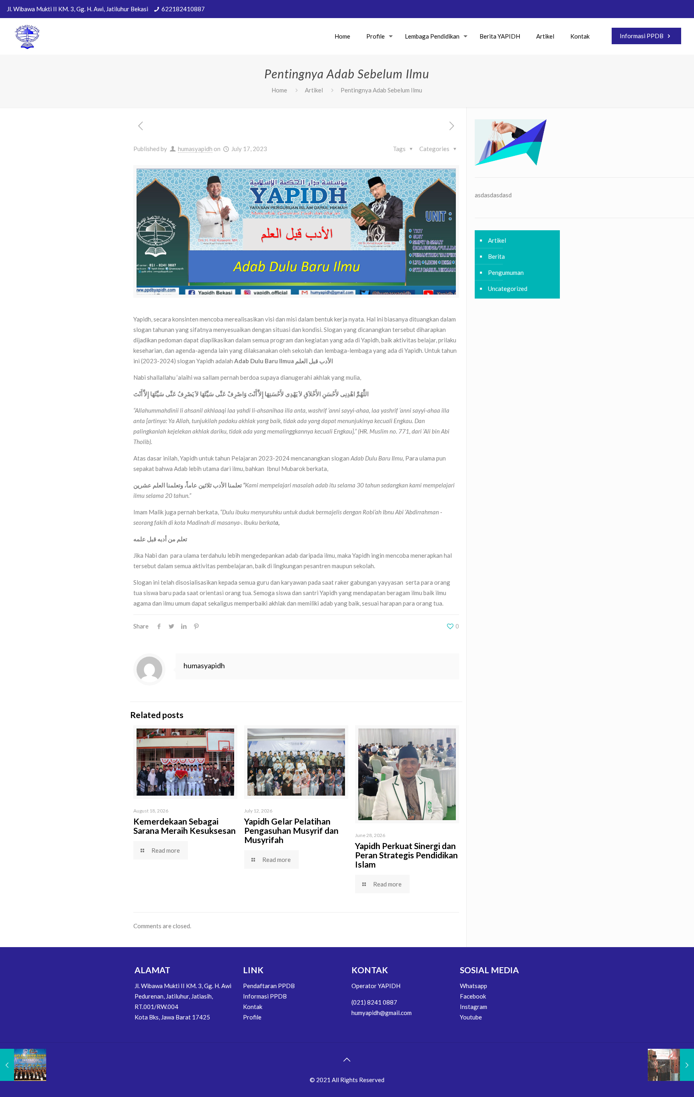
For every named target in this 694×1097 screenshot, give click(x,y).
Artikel (314, 90)
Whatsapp (473, 985)
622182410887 (183, 8)
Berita (496, 256)
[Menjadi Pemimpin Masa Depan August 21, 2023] (671, 1065)
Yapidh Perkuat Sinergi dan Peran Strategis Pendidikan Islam (406, 855)
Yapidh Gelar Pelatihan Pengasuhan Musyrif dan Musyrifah (291, 830)
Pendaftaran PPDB (269, 985)
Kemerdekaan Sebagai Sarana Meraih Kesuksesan (184, 825)
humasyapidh (195, 148)
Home (279, 90)
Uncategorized (507, 288)
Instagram (473, 1006)
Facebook (473, 996)
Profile (252, 1017)
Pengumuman (506, 272)
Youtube (471, 1017)
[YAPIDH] (27, 36)
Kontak (252, 1006)
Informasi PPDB (642, 35)
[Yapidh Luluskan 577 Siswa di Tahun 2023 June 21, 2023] (23, 1065)
